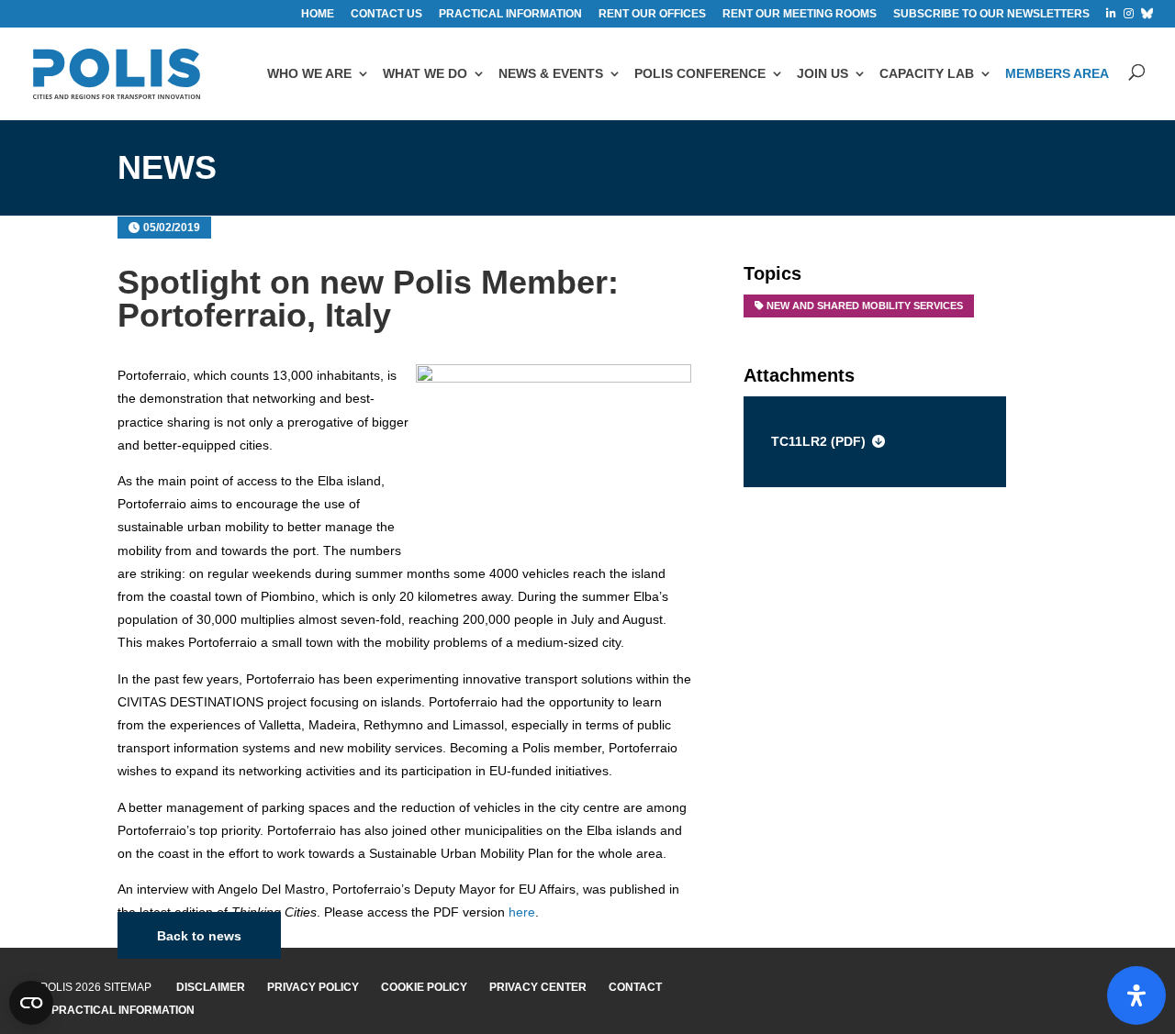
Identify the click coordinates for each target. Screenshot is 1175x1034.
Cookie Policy (424, 987)
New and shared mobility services (865, 305)
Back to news (199, 935)
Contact (635, 987)
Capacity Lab (926, 73)
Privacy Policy (313, 987)
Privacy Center (538, 987)
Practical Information (123, 1010)
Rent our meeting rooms (799, 14)
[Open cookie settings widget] (31, 1003)
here (522, 912)
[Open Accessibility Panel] (1136, 995)
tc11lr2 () (818, 441)
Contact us (386, 14)
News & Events (550, 73)
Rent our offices (652, 14)
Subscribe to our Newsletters (991, 14)
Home (317, 14)
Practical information (510, 14)
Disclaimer (210, 987)
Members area (1057, 73)
